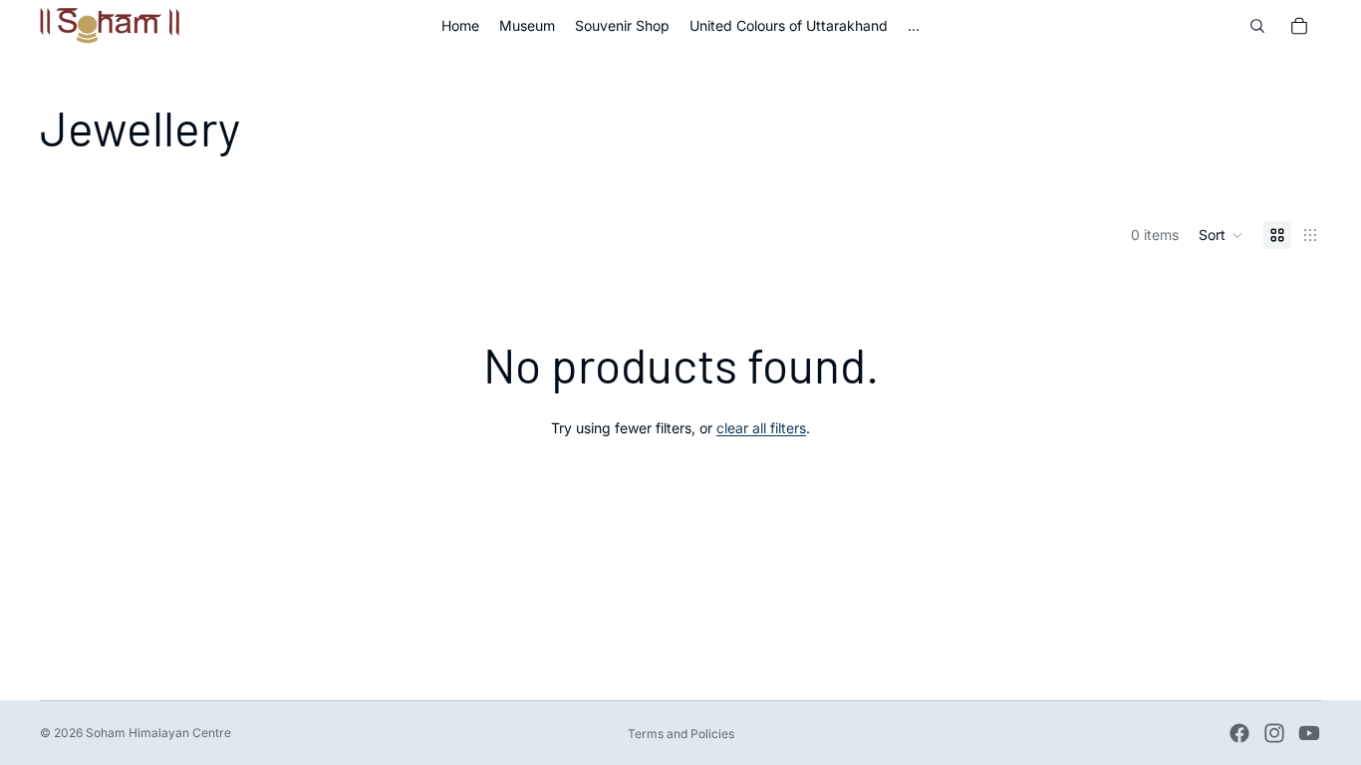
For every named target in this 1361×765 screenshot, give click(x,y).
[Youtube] (1309, 733)
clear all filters (761, 427)
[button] (1221, 235)
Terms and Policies (681, 733)
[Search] (1257, 26)
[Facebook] (1239, 733)
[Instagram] (1274, 733)
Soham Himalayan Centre (158, 732)
